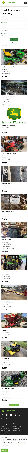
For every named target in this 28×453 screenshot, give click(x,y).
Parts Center (16, 428)
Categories (3, 16)
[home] (7, 2)
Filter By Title (4, 33)
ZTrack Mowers (4, 432)
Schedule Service (17, 426)
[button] (25, 3)
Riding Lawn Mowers (5, 430)
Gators (2, 426)
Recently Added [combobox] (5, 46)
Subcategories (4, 22)
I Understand (4, 450)
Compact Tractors (5, 428)
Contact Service (16, 430)
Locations (3, 28)
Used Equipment (4, 434)
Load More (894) (14, 405)
